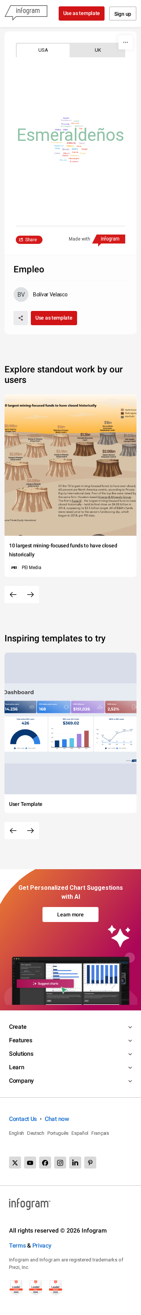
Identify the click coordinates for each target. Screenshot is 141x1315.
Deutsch (35, 1133)
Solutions (21, 1053)
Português (57, 1133)
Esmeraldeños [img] (70, 135)
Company (21, 1080)
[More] (125, 42)
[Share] (21, 318)
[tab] (43, 50)
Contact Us (23, 1118)
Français (100, 1133)
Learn (16, 1067)
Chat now (57, 1118)
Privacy (42, 1245)
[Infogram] (26, 13)
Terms (17, 1245)
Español (79, 1133)
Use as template (81, 13)
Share (31, 239)
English (16, 1133)
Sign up (122, 14)
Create (17, 1026)
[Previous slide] (13, 594)
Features (20, 1040)
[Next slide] (30, 594)
